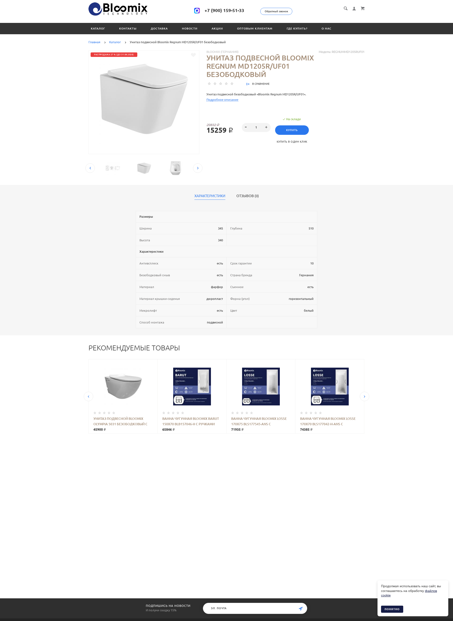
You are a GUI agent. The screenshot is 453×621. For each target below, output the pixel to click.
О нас (326, 28)
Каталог (98, 28)
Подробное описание (222, 99)
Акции (217, 28)
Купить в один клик (292, 141)
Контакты (128, 28)
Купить (292, 130)
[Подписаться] (300, 609)
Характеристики (209, 196)
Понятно (392, 609)
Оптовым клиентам (255, 28)
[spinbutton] (256, 127)
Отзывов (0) (247, 196)
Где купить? (297, 28)
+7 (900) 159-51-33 (224, 10)
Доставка (159, 28)
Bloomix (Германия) (222, 51)
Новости (189, 28)
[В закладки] (193, 55)
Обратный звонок (276, 11)
